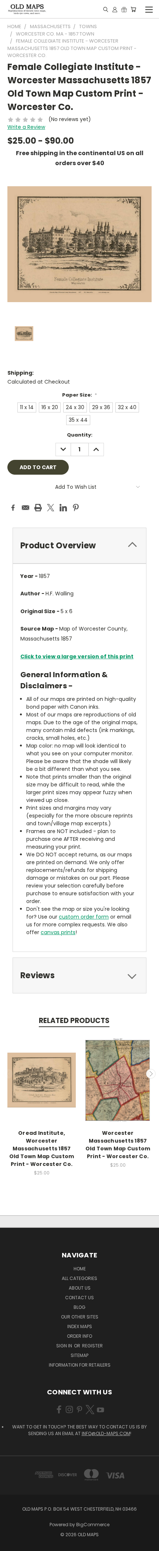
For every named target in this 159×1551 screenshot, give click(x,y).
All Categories (79, 1278)
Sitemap (79, 1355)
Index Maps (79, 1326)
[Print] (38, 507)
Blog (79, 1307)
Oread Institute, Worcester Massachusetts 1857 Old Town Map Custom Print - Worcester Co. (41, 1148)
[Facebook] (13, 507)
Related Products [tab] (74, 1021)
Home (80, 1269)
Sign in (64, 1346)
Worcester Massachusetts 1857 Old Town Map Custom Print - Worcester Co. (117, 1144)
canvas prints (58, 932)
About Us (80, 1288)
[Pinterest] (76, 507)
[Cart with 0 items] (133, 9)
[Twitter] (50, 507)
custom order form (84, 916)
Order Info (79, 1336)
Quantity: (79, 434)
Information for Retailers (80, 1365)
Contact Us (79, 1297)
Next (151, 1074)
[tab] (79, 546)
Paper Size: (79, 394)
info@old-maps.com (106, 1433)
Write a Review (26, 127)
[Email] (25, 507)
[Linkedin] (63, 507)
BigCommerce (92, 1524)
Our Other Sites (79, 1317)
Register (92, 1346)
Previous (8, 1074)
